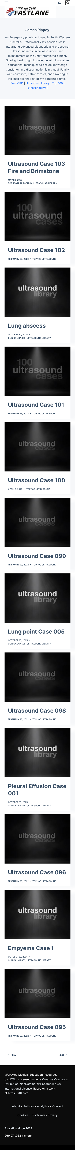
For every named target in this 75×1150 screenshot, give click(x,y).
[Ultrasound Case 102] (37, 216)
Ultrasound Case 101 (36, 404)
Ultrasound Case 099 (37, 556)
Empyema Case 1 (31, 948)
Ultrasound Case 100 (36, 480)
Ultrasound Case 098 (37, 710)
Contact (57, 1106)
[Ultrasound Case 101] (37, 371)
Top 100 (57, 83)
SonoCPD (16, 83)
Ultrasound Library (45, 183)
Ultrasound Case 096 (37, 872)
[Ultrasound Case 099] (37, 522)
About (16, 1106)
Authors (28, 1106)
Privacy (53, 1115)
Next (61, 1055)
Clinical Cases (16, 338)
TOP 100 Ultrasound (20, 183)
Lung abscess (27, 325)
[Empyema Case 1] (37, 914)
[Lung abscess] (37, 292)
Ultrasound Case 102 (36, 250)
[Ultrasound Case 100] (37, 447)
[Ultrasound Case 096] (37, 839)
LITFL (12, 1079)
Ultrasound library (38, 83)
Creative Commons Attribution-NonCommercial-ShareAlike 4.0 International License (36, 1084)
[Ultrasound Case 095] (37, 993)
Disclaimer (38, 1115)
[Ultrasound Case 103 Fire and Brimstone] (37, 130)
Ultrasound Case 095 (37, 1027)
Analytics (43, 1106)
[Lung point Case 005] (37, 598)
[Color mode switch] (58, 3)
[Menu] (6, 2)
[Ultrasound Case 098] (37, 677)
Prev (13, 1055)
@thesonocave (36, 87)
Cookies (23, 1115)
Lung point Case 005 (36, 631)
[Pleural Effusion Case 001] (37, 752)
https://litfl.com (18, 1093)
